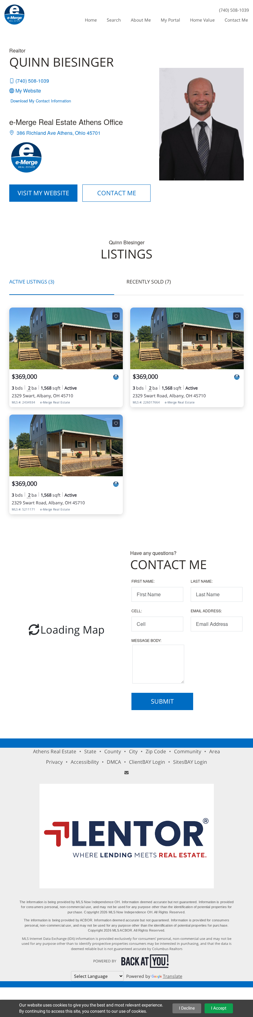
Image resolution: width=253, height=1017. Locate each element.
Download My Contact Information (40, 101)
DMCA (114, 762)
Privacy (54, 762)
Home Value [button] (202, 20)
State (90, 751)
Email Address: (206, 610)
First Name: (143, 581)
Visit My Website (43, 193)
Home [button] (91, 20)
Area (214, 751)
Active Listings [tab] (31, 281)
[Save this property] (116, 316)
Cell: (136, 610)
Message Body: (146, 640)
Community (187, 751)
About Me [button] (141, 20)
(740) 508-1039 (234, 10)
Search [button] (114, 20)
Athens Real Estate (54, 751)
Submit (162, 701)
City (133, 751)
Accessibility (85, 762)
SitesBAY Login (190, 762)
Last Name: (202, 581)
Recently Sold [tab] (148, 281)
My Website (28, 90)
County (112, 751)
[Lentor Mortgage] (126, 836)
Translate (172, 976)
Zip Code (156, 751)
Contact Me (116, 193)
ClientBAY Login (147, 762)
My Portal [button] (170, 20)
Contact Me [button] (236, 20)
